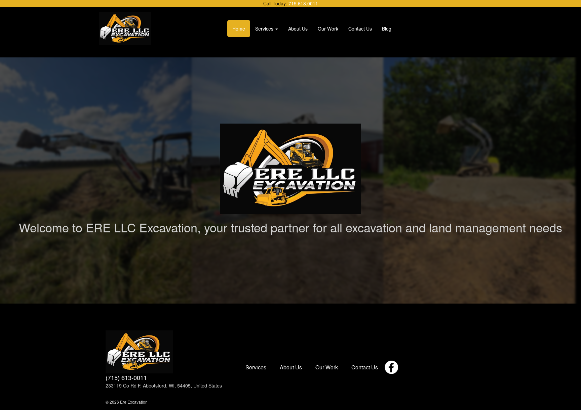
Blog (386, 28)
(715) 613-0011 (126, 377)
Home (238, 28)
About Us (298, 28)
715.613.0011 (303, 3)
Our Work (328, 28)
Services (264, 28)
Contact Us (360, 28)
